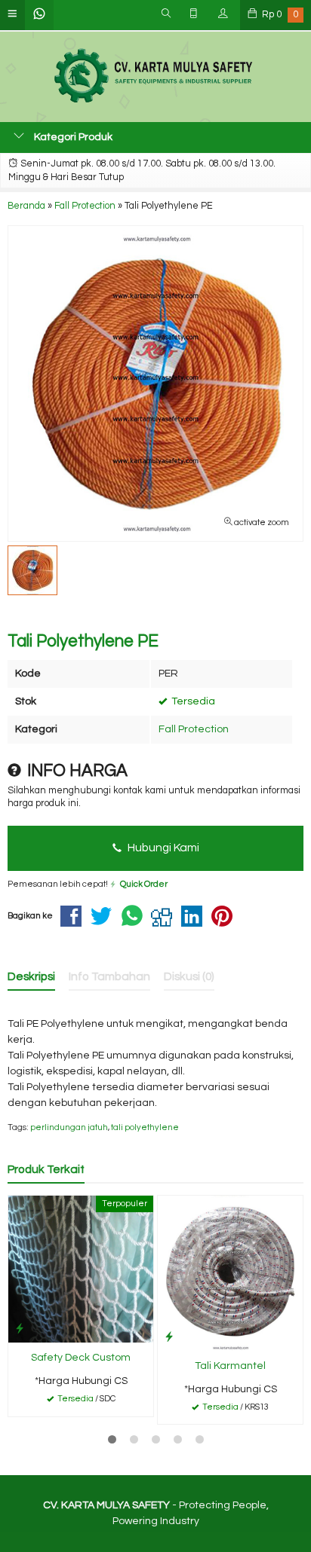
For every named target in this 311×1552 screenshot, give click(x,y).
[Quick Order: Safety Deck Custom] (19, 1328)
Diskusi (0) (189, 976)
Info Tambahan (109, 976)
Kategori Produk (72, 137)
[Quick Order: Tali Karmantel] (169, 1337)
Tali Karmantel (230, 1366)
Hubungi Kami (162, 848)
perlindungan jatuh (69, 1127)
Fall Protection (194, 729)
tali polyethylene (145, 1127)
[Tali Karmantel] (230, 1272)
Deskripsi (31, 976)
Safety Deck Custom (81, 1357)
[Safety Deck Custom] (80, 1268)
